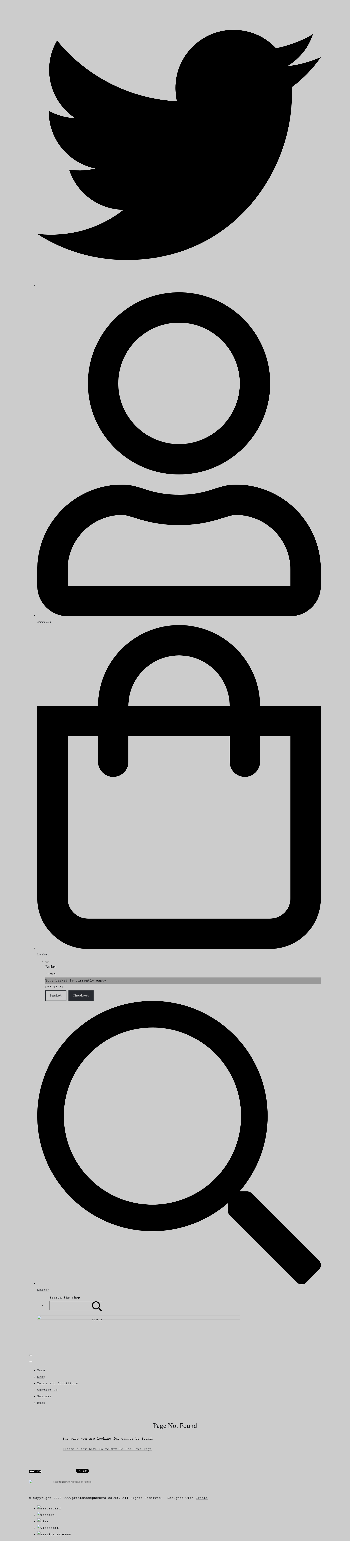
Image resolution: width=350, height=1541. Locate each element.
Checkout (81, 996)
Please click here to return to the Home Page (107, 1449)
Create (202, 1498)
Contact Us (47, 1390)
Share (55, 1482)
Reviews (44, 1396)
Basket (56, 996)
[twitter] (179, 286)
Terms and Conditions (57, 1383)
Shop (41, 1377)
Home (41, 1370)
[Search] (97, 1305)
